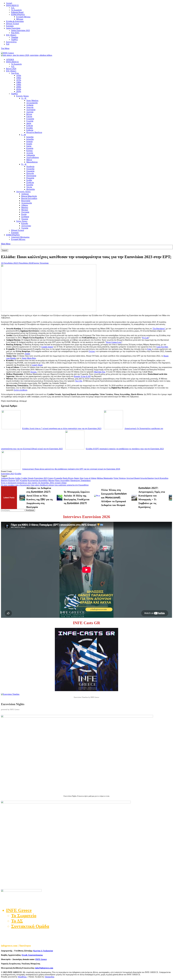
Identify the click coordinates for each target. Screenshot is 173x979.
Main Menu (5, 244)
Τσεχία (29, 187)
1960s (18, 78)
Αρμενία (29, 107)
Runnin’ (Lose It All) (82, 376)
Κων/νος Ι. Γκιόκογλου (43, 951)
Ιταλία (28, 146)
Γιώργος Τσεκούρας (41, 263)
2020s (18, 91)
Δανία (28, 123)
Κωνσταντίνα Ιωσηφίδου (38, 480)
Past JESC (15, 33)
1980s (18, 82)
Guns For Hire (162, 347)
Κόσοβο (24, 223)
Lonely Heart (37, 365)
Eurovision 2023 (7, 474)
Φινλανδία (30, 189)
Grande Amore (47, 347)
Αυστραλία (30, 110)
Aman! (27, 354)
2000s (18, 87)
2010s (18, 89)
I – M (23, 135)
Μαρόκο (24, 207)
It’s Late (145, 338)
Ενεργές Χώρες (22, 96)
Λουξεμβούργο (32, 157)
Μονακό (24, 210)
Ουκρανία (30, 171)
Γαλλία (29, 116)
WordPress (22, 977)
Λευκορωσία (26, 203)
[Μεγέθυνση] (168, 718)
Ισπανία (29, 141)
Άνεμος (33, 372)
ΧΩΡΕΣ (14, 39)
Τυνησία (24, 228)
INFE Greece (41, 959)
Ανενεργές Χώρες (23, 191)
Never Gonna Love (113, 342)
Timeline (14, 37)
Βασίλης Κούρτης (8, 480)
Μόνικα (51, 480)
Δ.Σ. (13, 8)
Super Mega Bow (29, 358)
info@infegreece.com (44, 968)
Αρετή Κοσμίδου (161, 478)
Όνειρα (92, 351)
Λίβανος (24, 205)
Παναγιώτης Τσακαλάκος (80, 480)
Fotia (149, 349)
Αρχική (9, 3)
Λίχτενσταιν (26, 226)
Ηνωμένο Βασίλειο (34, 132)
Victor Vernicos (119, 478)
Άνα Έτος (15, 73)
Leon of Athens (90, 478)
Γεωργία (29, 121)
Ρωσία (23, 214)
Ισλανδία (30, 139)
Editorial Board (17, 12)
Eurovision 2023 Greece (44, 478)
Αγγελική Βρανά (133, 478)
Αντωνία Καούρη (147, 478)
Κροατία (29, 148)
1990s (18, 84)
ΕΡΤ (18, 480)
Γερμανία (30, 119)
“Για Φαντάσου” (159, 328)
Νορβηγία (30, 166)
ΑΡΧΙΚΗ (10, 59)
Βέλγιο (29, 114)
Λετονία (29, 153)
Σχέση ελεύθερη (20, 390)
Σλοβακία (25, 217)
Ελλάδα (29, 128)
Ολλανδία (30, 169)
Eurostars (10, 26)
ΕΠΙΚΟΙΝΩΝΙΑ (18, 14)
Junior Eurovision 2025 (20, 30)
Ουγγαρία (25, 212)
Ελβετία (29, 125)
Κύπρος (29, 151)
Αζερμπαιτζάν (32, 103)
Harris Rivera (68, 478)
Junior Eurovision (13, 28)
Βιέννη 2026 (11, 69)
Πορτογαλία (31, 176)
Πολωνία (30, 173)
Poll (7, 44)
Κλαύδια (23, 480)
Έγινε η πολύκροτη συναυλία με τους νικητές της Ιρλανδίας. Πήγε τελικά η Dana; (34, 483)
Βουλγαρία (25, 201)
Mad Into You (99, 372)
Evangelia (58, 478)
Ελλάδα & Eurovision (15, 21)
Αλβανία (29, 105)
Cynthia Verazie (27, 478)
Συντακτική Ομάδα (30, 926)
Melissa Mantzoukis (105, 478)
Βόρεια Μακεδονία (29, 196)
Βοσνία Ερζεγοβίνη (29, 198)
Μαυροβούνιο (32, 162)
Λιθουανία (30, 155)
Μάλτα (29, 160)
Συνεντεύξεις (11, 42)
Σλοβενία (30, 182)
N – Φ (23, 164)
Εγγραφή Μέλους (23, 17)
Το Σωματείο (16, 10)
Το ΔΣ (17, 920)
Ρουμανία (30, 178)
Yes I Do (78, 381)
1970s (18, 80)
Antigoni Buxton (8, 478)
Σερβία (29, 180)
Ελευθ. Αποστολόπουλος (32, 955)
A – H (23, 98)
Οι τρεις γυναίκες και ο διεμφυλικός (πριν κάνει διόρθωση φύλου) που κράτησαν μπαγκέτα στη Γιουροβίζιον (45, 485)
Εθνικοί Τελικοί (12, 24)
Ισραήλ (29, 144)
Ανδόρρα (25, 194)
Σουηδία (29, 185)
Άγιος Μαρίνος (32, 100)
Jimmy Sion (78, 478)
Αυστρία (29, 112)
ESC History (11, 35)
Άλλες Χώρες (21, 221)
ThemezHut (49, 977)
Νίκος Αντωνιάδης (62, 480)
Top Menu (5, 48)
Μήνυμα (19, 19)
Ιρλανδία (29, 137)
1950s (18, 75)
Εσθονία (29, 130)
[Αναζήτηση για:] (13, 510)
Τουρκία (24, 219)
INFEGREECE (12, 5)
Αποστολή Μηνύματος (20, 237)
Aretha (17, 478)
